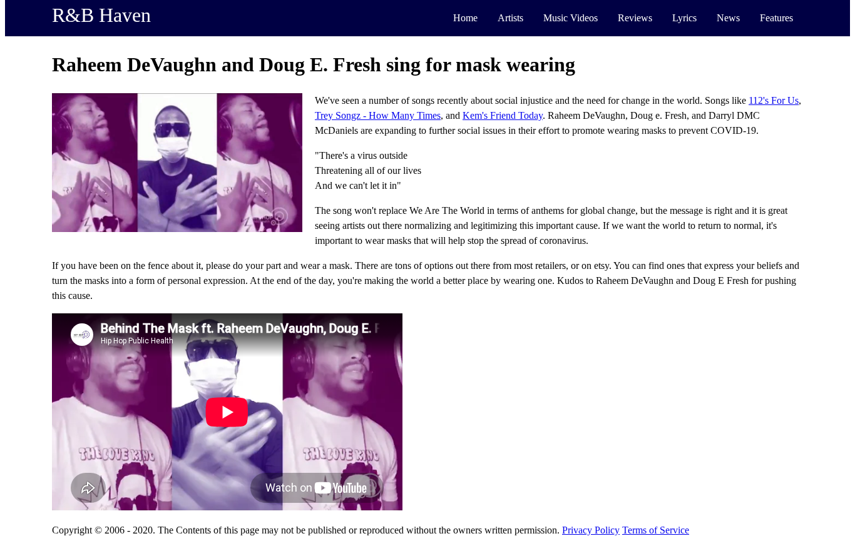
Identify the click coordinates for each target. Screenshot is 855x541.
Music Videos (570, 18)
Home (465, 18)
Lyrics (684, 18)
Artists (510, 18)
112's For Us (774, 100)
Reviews (635, 18)
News (728, 18)
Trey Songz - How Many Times (378, 115)
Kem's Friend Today (503, 115)
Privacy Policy (591, 530)
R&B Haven (101, 15)
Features (776, 18)
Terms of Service (655, 530)
